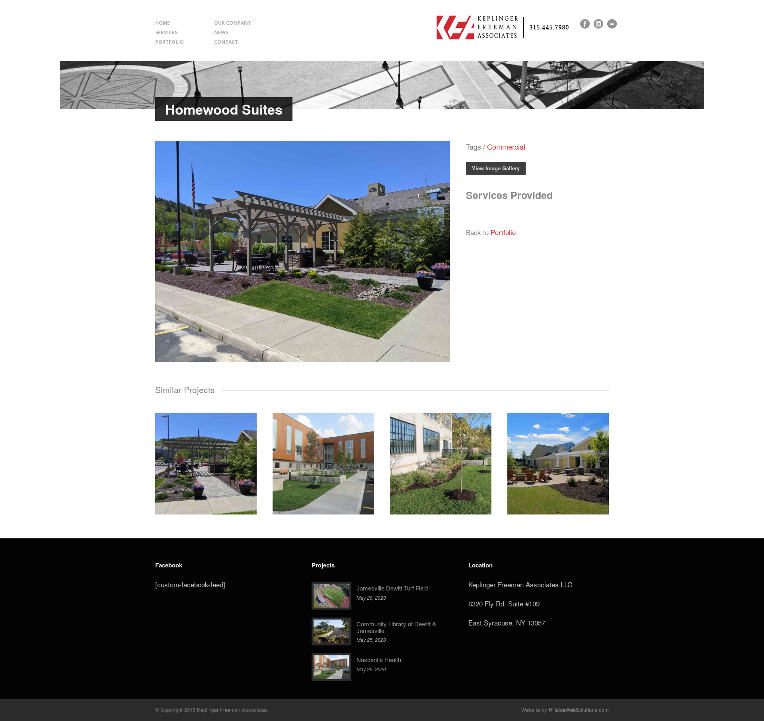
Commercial (506, 146)
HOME (162, 22)
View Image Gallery (496, 168)
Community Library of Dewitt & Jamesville (396, 627)
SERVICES (166, 32)
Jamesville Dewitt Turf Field (392, 588)
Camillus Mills (441, 459)
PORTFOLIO (169, 42)
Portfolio (503, 232)
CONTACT (226, 42)
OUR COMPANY (232, 22)
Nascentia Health (323, 459)
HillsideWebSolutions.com (579, 709)
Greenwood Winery (558, 459)
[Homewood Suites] (302, 359)
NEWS (221, 32)
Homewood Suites (205, 459)
